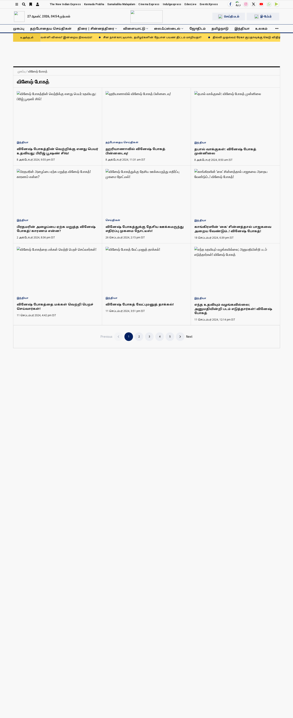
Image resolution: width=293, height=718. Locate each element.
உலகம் (261, 28)
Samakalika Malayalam (121, 4)
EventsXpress (209, 4)
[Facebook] (230, 4)
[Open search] (23, 4)
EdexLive (190, 4)
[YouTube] (261, 4)
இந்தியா (241, 28)
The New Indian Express (65, 4)
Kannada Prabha (94, 4)
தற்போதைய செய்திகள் (51, 28)
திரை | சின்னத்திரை (95, 28)
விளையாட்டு (134, 28)
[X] (253, 4)
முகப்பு (18, 28)
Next (189, 336)
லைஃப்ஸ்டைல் (167, 28)
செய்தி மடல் (231, 16)
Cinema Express (148, 4)
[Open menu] (16, 4)
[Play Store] (276, 4)
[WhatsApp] (269, 4)
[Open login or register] (37, 4)
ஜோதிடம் (197, 28)
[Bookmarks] (30, 4)
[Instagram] (245, 4)
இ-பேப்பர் (266, 16)
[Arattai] (238, 3)
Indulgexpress (172, 4)
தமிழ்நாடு (219, 28)
